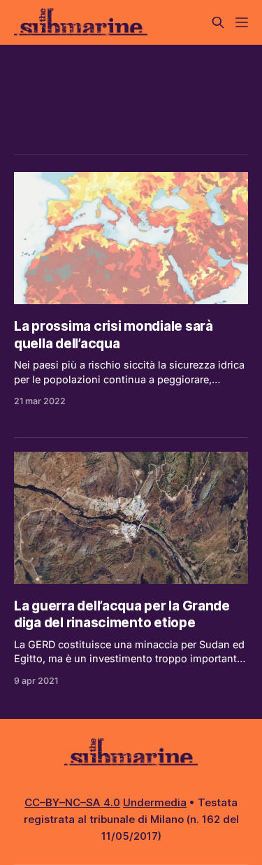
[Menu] (242, 22)
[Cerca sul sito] (218, 22)
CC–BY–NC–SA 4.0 (72, 802)
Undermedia (155, 802)
